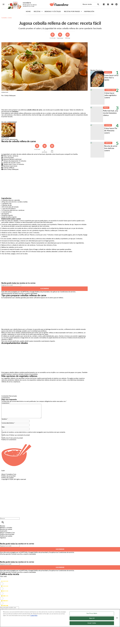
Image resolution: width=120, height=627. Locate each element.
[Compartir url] (3, 107)
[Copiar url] (5, 103)
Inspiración (89, 11)
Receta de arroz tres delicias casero (110, 148)
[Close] (117, 618)
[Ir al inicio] (60, 455)
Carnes (10, 17)
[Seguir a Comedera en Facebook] (104, 4)
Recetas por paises (72, 11)
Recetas (37, 11)
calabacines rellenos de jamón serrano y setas (51, 380)
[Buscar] (3, 522)
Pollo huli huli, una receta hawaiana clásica (110, 113)
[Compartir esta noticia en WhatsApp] (3, 97)
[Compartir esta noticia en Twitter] (13, 97)
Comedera (4, 17)
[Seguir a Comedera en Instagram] (108, 4)
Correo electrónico (8, 423)
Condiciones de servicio (67, 292)
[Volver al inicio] (54, 487)
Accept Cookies (92, 623)
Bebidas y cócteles (53, 11)
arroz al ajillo (51, 372)
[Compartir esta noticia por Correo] (17, 97)
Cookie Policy (34, 615)
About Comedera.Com (8, 474)
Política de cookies (7, 477)
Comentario (5, 403)
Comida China (110, 90)
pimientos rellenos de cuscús (17, 380)
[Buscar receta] (98, 4)
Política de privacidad (42, 292)
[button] (2, 138)
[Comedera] (59, 4)
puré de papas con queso (73, 372)
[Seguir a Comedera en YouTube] (112, 4)
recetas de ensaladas (31, 374)
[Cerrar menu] (2, 515)
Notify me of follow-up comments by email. (15, 435)
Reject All (91, 618)
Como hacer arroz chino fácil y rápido (111, 77)
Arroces (108, 72)
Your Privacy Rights (91, 613)
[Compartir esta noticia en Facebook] (8, 97)
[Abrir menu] (3, 4)
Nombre (4, 419)
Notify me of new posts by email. (12, 438)
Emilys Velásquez (10, 95)
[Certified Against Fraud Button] (8, 481)
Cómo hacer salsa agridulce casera (111, 95)
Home (28, 11)
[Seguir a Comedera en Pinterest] (116, 4)
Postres (108, 125)
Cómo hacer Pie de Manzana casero (110, 130)
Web (2, 427)
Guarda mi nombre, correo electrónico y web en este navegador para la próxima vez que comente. (33, 432)
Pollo (106, 107)
